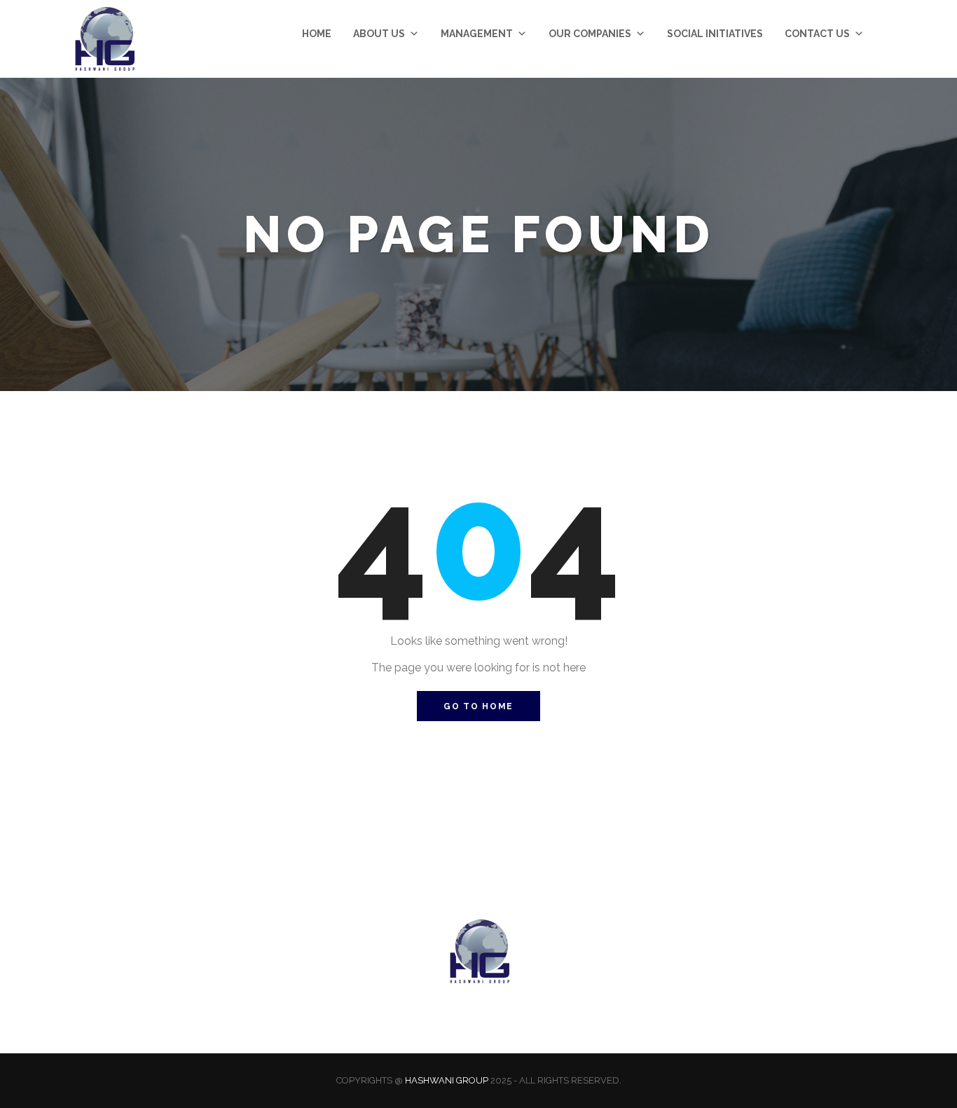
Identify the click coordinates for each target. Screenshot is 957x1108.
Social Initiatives (715, 33)
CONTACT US (817, 33)
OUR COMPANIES (590, 33)
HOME (316, 33)
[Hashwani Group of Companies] (104, 39)
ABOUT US (379, 33)
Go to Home (478, 706)
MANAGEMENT (477, 33)
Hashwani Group (446, 1080)
